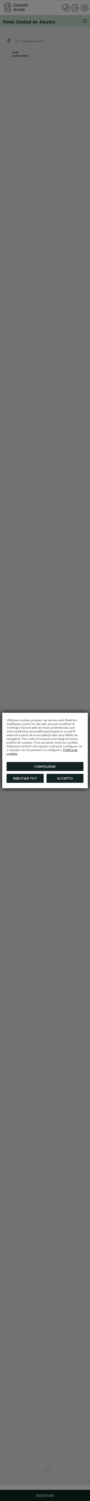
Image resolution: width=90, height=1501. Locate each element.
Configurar (45, 766)
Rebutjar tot (25, 778)
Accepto (65, 778)
